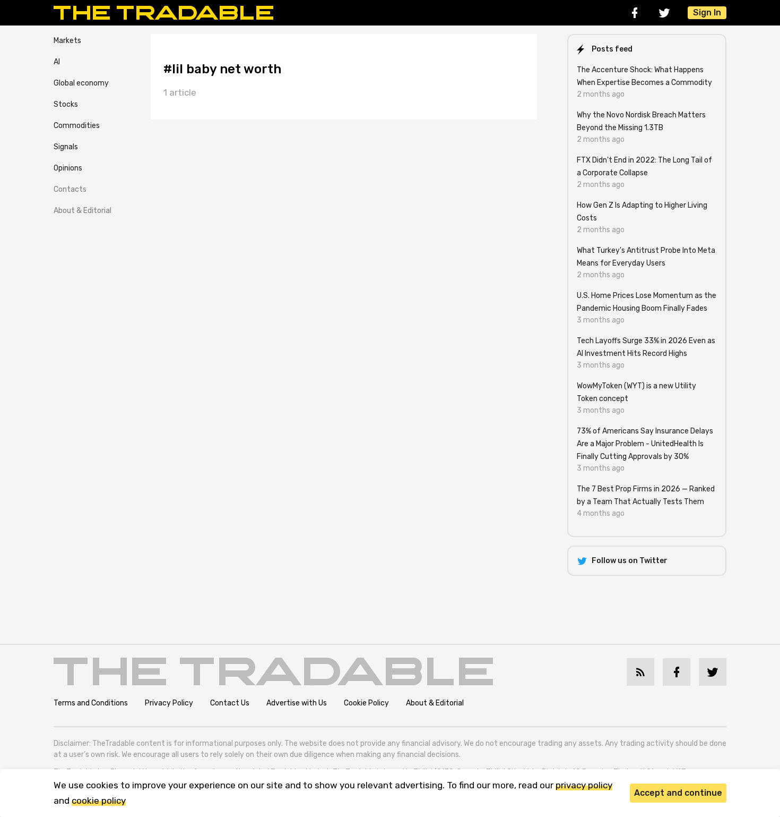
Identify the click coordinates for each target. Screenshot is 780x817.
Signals (66, 146)
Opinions (68, 168)
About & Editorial (82, 210)
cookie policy (99, 800)
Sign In (707, 12)
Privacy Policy (169, 703)
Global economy (81, 83)
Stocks (66, 104)
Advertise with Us (296, 703)
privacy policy (584, 785)
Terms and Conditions (91, 703)
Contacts (70, 189)
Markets (67, 40)
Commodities (77, 125)
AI (57, 61)
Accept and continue (678, 793)
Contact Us (229, 703)
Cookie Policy (366, 703)
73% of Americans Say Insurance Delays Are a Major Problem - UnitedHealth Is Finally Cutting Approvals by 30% (645, 444)
